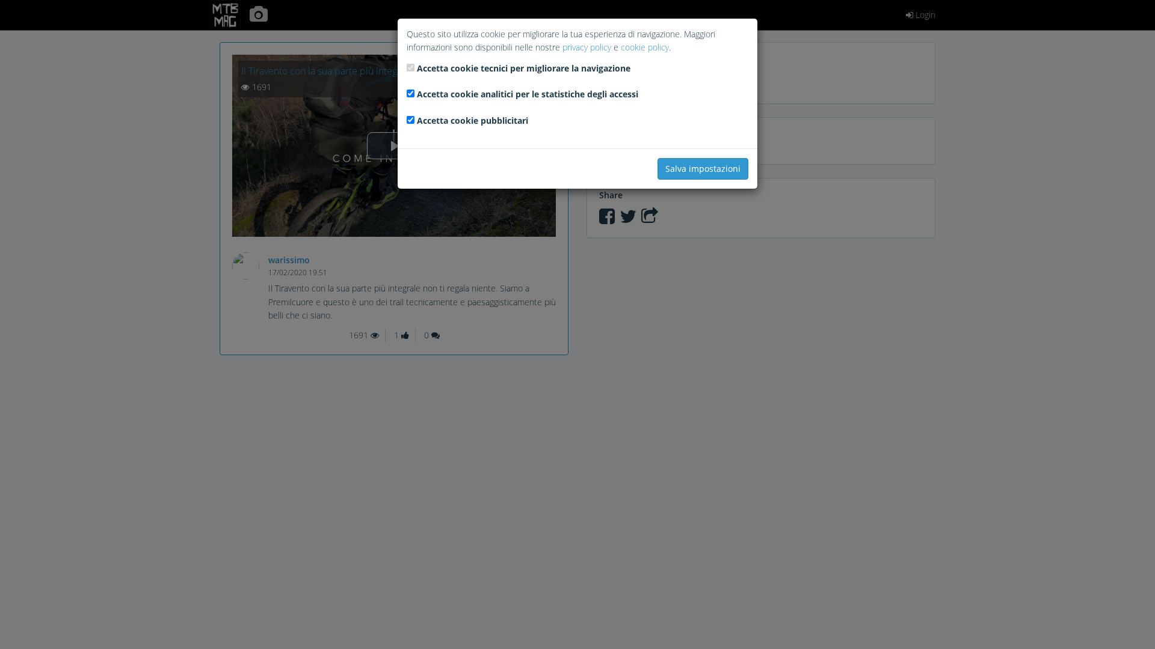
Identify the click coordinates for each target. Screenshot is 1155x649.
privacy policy (586, 47)
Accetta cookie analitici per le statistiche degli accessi (527, 94)
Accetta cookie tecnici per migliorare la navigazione (523, 68)
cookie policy (645, 47)
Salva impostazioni (703, 168)
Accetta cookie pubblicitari (472, 120)
